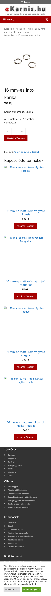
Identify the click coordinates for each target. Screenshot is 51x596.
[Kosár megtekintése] (46, 19)
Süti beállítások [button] (12, 589)
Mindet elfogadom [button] (31, 589)
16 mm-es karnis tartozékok (26, 152)
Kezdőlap (9, 28)
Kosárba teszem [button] (25, 226)
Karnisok (20, 28)
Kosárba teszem (16, 138)
